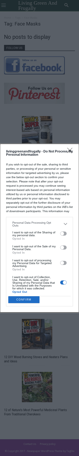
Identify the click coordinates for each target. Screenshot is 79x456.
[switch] (63, 234)
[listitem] (39, 224)
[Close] (71, 152)
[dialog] (39, 228)
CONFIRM (23, 299)
